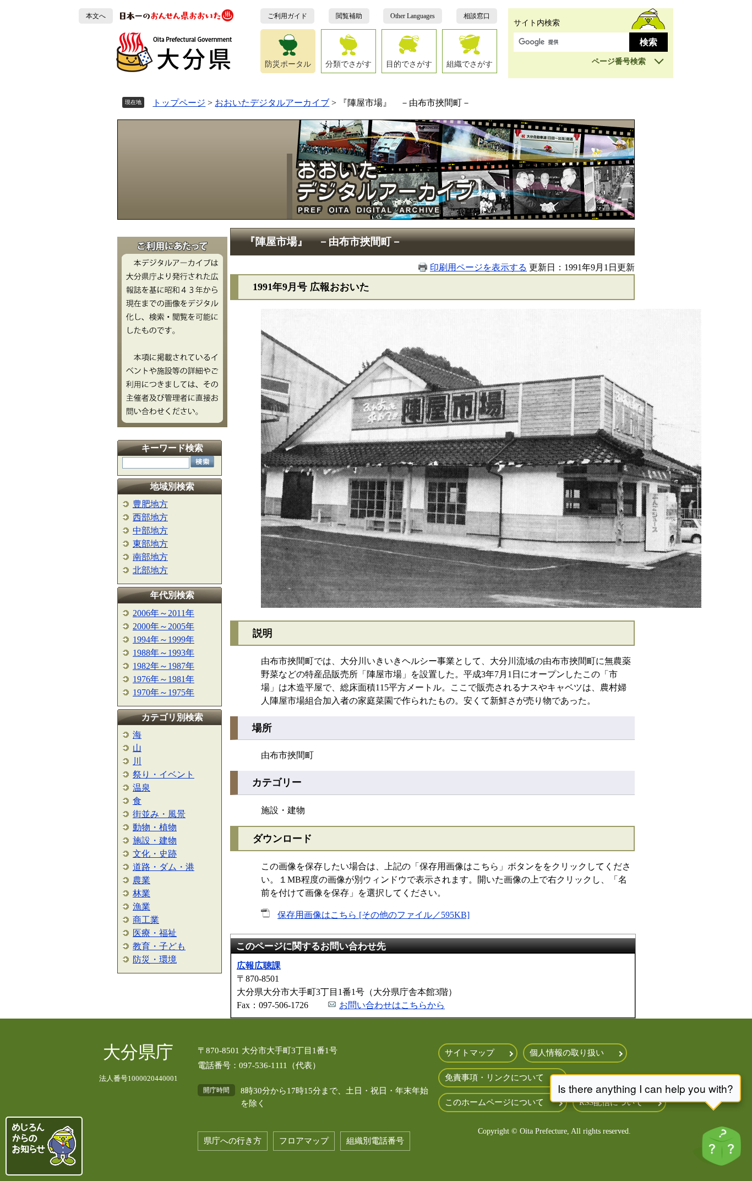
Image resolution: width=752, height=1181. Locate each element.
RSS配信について (611, 1102)
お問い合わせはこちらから (392, 1005)
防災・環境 (155, 959)
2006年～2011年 (163, 613)
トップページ (178, 102)
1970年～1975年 (163, 692)
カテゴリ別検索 (172, 717)
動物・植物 (155, 827)
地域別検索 (172, 486)
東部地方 (150, 543)
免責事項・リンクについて (494, 1077)
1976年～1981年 (163, 679)
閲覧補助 (349, 16)
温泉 (141, 787)
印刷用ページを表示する (478, 267)
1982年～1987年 (163, 666)
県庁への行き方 (232, 1140)
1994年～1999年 (163, 639)
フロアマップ (304, 1140)
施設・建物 (155, 840)
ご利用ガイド (287, 16)
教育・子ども (159, 946)
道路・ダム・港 (163, 867)
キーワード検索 (172, 448)
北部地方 (150, 570)
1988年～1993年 (163, 652)
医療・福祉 (155, 933)
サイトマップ (469, 1052)
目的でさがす (409, 63)
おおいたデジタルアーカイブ (272, 102)
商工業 (146, 919)
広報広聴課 (259, 965)
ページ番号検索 (619, 61)
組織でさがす (469, 63)
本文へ (96, 16)
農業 (141, 880)
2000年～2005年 (163, 626)
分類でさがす (348, 63)
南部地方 (150, 557)
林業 (141, 893)
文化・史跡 (155, 853)
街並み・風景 (159, 814)
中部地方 (150, 530)
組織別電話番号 (375, 1140)
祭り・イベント (163, 774)
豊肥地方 (150, 504)
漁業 (141, 906)
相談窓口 (477, 16)
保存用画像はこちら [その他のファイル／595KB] (373, 914)
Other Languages (412, 16)
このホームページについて (494, 1102)
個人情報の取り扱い (567, 1052)
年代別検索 (172, 595)
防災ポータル (288, 63)
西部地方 (150, 517)
